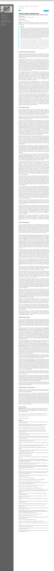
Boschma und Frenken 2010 (29, 380)
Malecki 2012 (24, 345)
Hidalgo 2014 (25, 174)
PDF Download (46, 10)
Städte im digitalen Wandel (5, 17)
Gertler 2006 (28, 159)
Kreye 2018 (37, 69)
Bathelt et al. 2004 (40, 337)
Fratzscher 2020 (22, 143)
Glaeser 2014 (26, 126)
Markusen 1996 (46, 327)
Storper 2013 (38, 147)
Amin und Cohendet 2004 (43, 137)
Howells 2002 (24, 159)
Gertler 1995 (27, 201)
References (3, 25)
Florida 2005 (28, 360)
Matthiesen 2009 (42, 147)
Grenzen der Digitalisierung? (5, 18)
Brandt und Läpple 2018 (42, 69)
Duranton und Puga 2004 (45, 73)
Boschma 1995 (35, 337)
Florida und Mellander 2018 (37, 380)
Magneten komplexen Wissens (5, 20)
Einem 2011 (31, 159)
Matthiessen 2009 (35, 355)
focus (19, 10)
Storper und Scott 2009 (22, 380)
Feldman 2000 (31, 322)
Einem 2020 (35, 159)
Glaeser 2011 (22, 126)
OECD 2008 (32, 360)
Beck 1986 (30, 260)
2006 (23, 242)
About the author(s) (4, 24)
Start (2, 13)
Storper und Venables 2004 (23, 328)
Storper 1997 (34, 147)
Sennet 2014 (28, 198)
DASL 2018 (29, 369)
